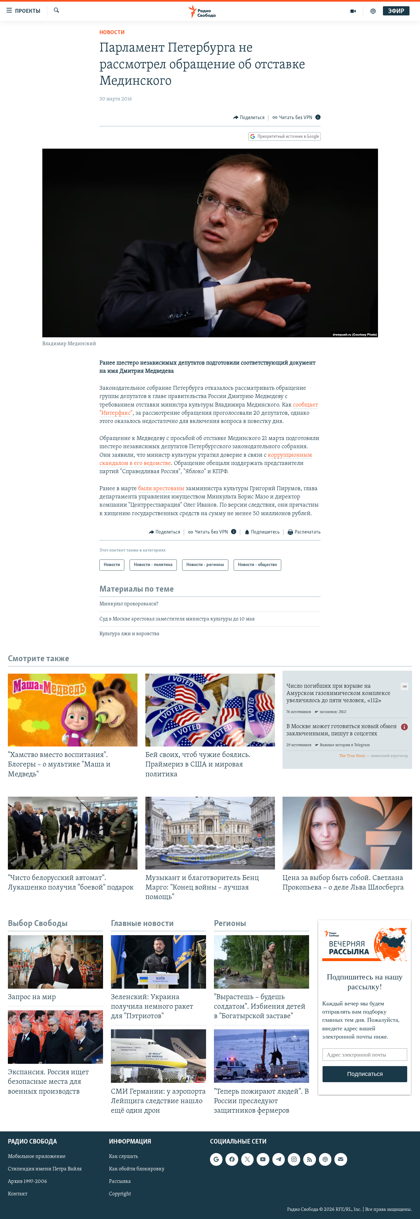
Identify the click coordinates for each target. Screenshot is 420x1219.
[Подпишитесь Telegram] (278, 1159)
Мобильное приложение (37, 1156)
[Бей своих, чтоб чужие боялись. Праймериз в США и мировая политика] (210, 710)
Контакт (17, 1194)
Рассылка (120, 1181)
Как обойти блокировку (136, 1169)
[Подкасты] (325, 1159)
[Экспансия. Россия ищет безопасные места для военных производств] (55, 1037)
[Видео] (353, 11)
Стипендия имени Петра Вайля (45, 1169)
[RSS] (309, 1159)
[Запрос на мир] (55, 962)
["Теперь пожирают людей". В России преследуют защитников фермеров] (261, 1056)
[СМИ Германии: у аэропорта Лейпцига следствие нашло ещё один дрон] (158, 1056)
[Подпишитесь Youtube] (263, 1159)
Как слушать (123, 1156)
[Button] (249, 118)
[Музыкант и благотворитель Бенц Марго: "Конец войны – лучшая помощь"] (210, 833)
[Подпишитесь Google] (216, 1159)
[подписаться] (340, 1159)
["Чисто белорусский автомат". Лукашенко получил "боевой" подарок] (72, 833)
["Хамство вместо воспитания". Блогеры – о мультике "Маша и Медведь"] (72, 710)
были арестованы (161, 489)
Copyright (120, 1194)
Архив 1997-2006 (27, 1181)
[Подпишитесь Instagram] (294, 1159)
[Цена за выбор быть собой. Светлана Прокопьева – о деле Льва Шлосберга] (347, 833)
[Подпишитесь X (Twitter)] (247, 1159)
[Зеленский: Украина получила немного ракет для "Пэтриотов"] (158, 962)
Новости (112, 33)
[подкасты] (373, 11)
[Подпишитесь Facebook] (231, 1159)
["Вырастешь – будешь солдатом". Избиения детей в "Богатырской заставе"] (261, 962)
